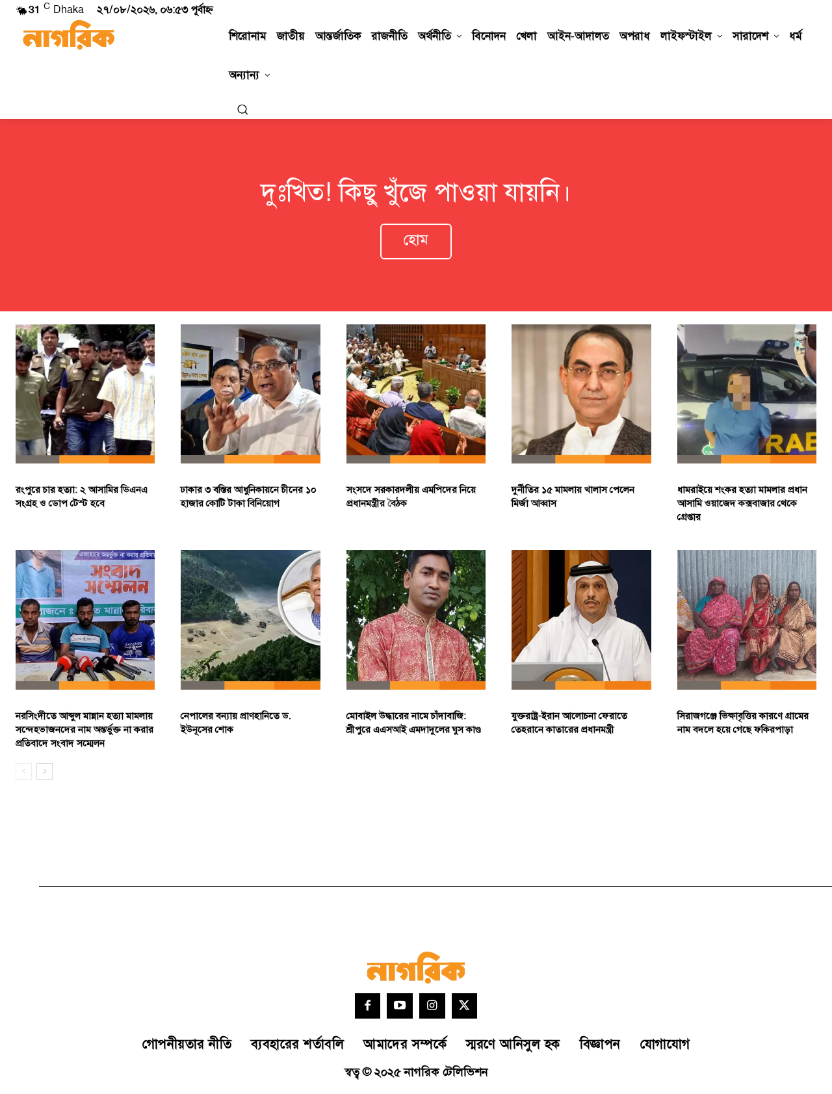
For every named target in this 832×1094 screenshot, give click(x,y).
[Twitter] (465, 1006)
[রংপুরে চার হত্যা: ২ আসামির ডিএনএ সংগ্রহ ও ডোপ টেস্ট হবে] (85, 393)
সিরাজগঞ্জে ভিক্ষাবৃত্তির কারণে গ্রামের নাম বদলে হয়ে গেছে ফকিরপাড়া (743, 722)
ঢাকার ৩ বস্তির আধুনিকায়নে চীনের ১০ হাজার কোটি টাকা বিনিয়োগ (249, 496)
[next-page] (44, 771)
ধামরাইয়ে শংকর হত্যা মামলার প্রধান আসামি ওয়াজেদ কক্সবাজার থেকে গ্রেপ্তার (742, 503)
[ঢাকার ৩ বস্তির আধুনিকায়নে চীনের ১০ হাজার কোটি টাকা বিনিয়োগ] (250, 393)
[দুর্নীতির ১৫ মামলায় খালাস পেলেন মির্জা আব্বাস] (581, 393)
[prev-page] (24, 771)
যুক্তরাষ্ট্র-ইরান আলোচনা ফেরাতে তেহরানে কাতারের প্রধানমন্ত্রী (569, 722)
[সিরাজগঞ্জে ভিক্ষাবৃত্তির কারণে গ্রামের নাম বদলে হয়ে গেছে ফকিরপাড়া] (746, 619)
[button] (242, 109)
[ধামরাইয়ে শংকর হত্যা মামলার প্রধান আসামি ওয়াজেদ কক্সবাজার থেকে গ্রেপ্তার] (746, 393)
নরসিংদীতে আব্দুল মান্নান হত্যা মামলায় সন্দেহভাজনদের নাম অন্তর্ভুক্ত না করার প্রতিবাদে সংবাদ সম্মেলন (84, 729)
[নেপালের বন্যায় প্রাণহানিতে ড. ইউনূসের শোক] (250, 619)
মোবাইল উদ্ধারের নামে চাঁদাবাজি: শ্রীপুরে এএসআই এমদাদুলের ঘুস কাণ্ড (413, 722)
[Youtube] (400, 1006)
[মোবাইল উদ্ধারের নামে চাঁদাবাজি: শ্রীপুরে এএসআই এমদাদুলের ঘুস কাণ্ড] (416, 619)
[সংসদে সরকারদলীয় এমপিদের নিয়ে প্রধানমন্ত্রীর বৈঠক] (416, 393)
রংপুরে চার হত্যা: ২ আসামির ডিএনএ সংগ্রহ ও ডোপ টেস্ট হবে (82, 496)
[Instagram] (432, 1006)
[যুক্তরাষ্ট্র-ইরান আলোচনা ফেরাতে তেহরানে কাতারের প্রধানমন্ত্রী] (581, 619)
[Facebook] (368, 1006)
